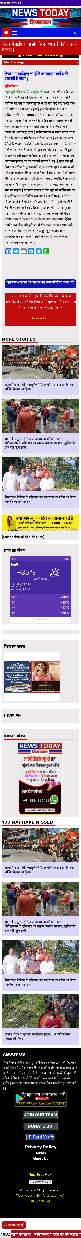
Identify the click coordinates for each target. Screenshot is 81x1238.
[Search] (75, 32)
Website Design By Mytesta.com (37, 1195)
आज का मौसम (42, 619)
